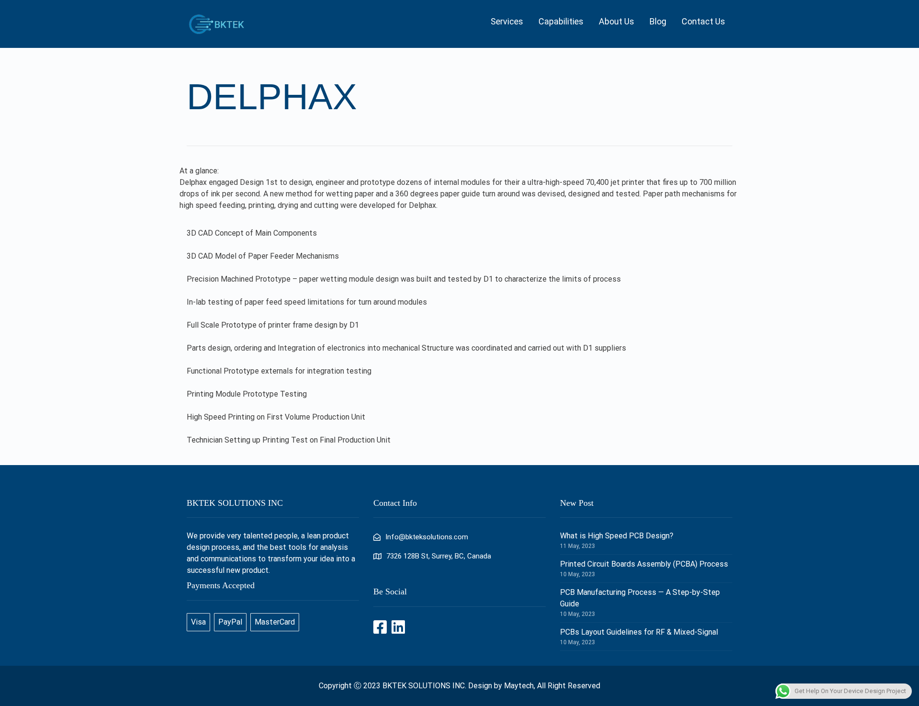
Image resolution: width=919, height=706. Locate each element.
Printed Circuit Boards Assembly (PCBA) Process (644, 564)
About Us (616, 21)
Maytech (519, 685)
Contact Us (703, 21)
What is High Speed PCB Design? (616, 535)
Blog (658, 21)
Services (507, 21)
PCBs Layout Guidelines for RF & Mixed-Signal (639, 632)
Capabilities (560, 21)
